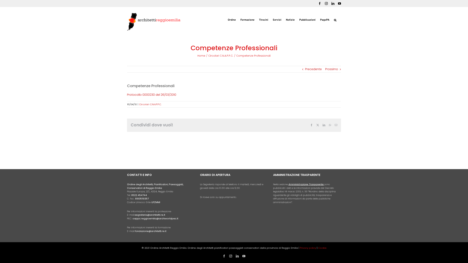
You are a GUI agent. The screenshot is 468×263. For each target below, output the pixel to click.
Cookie (322, 248)
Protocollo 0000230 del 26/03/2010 (151, 95)
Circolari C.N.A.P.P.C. (150, 104)
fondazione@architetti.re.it (150, 231)
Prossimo (331, 69)
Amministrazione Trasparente (306, 184)
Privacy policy (308, 248)
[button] (335, 20)
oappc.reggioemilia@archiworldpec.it (155, 218)
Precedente (313, 69)
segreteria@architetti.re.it (150, 215)
